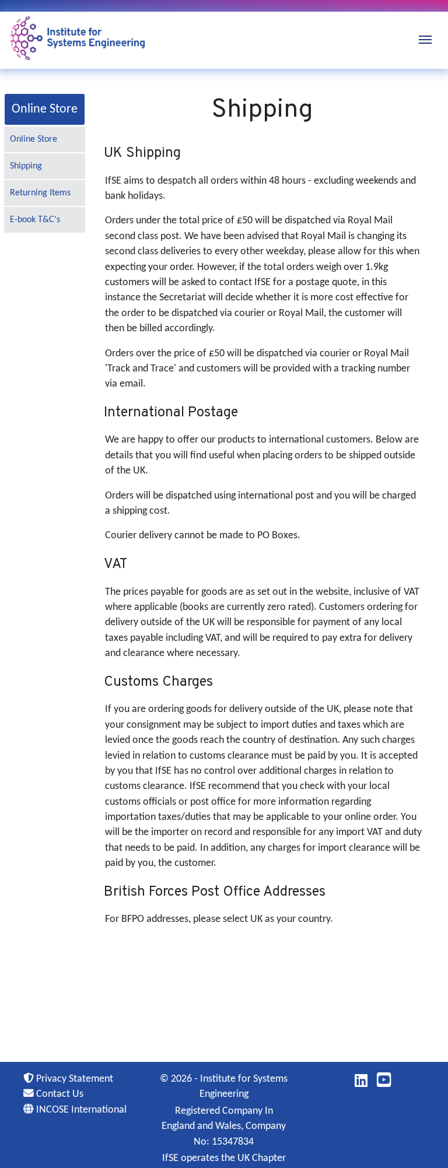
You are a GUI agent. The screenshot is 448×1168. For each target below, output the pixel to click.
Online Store (33, 139)
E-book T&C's (35, 220)
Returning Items (40, 193)
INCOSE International (80, 1110)
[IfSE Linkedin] (361, 1083)
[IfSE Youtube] (384, 1083)
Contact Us (58, 1094)
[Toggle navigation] (425, 38)
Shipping (26, 166)
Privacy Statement (73, 1079)
